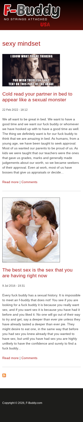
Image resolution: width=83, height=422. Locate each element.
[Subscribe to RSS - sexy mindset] (4, 376)
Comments (29, 182)
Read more (10, 182)
